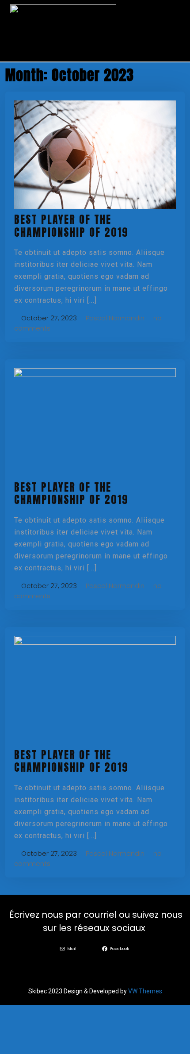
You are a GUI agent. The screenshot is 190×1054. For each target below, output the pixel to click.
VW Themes (144, 991)
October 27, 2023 (48, 318)
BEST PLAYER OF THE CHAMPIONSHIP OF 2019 (71, 226)
